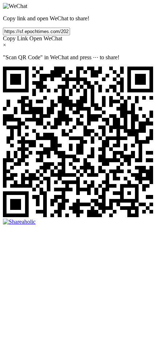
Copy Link (15, 38)
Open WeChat (45, 38)
